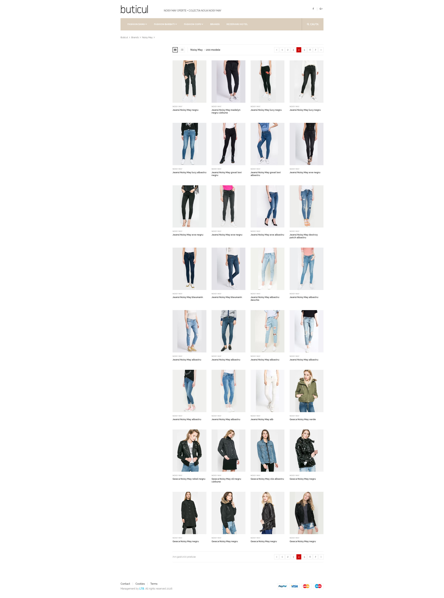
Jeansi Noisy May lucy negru (266, 110)
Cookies (140, 584)
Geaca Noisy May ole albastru (267, 479)
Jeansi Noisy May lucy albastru (189, 172)
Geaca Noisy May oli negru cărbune (226, 480)
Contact (125, 584)
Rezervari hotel (237, 24)
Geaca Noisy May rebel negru (189, 479)
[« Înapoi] (276, 49)
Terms (153, 584)
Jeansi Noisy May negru (185, 110)
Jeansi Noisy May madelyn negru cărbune (226, 111)
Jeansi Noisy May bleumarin (188, 297)
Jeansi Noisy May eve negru (305, 172)
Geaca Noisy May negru (303, 479)
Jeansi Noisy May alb (262, 419)
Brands (215, 24)
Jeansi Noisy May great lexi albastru (266, 173)
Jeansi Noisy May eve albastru (267, 234)
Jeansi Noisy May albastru (304, 297)
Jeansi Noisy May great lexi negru (227, 173)
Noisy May (177, 106)
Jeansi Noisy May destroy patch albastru (304, 236)
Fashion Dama (136, 24)
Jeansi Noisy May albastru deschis (265, 298)
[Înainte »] (321, 49)
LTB (141, 588)
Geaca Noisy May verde (303, 419)
